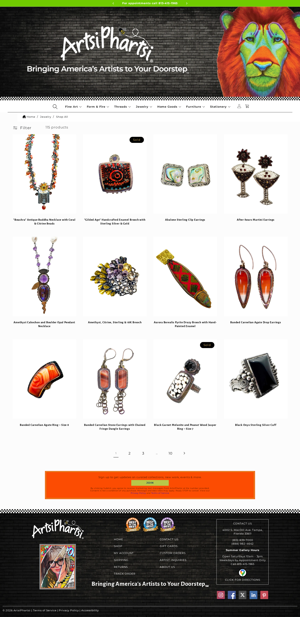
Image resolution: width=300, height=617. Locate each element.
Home (31, 116)
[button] (55, 106)
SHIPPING (121, 560)
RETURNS (121, 567)
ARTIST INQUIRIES (173, 560)
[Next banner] (187, 3)
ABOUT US (167, 567)
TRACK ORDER (124, 573)
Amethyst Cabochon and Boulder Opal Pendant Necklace (44, 324)
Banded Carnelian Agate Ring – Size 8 (44, 424)
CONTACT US (169, 539)
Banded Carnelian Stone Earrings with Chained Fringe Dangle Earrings (114, 426)
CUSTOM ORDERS (173, 553)
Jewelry (142, 106)
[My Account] (239, 106)
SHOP (118, 546)
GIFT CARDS (169, 546)
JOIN (150, 483)
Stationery (218, 106)
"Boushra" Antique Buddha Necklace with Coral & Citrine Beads (44, 221)
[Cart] (247, 106)
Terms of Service (160, 493)
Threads (120, 106)
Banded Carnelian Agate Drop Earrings (255, 322)
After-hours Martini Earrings (255, 219)
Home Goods (167, 106)
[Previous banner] (113, 3)
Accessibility (90, 610)
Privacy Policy (138, 493)
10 (170, 453)
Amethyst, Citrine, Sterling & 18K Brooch (115, 322)
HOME (118, 539)
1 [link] (115, 453)
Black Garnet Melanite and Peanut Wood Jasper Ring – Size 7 (185, 426)
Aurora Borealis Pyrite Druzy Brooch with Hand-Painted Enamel (185, 324)
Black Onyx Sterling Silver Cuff (255, 424)
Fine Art (71, 106)
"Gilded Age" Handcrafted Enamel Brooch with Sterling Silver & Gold (114, 221)
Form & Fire (96, 106)
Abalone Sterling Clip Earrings (185, 219)
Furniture (193, 106)
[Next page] (184, 453)
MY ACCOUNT (124, 553)
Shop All (62, 116)
